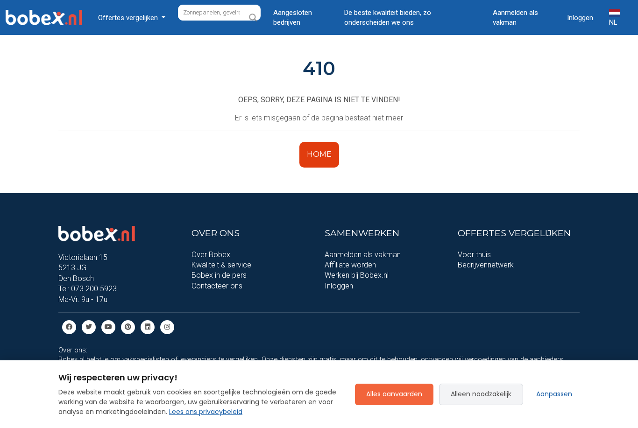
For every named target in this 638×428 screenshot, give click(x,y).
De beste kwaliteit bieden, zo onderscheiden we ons (387, 17)
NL (613, 22)
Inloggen (580, 18)
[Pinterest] (128, 326)
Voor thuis (474, 254)
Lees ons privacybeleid (205, 411)
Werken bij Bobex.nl (357, 275)
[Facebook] (69, 326)
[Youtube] (108, 326)
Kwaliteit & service (221, 264)
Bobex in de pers (219, 275)
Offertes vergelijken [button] (129, 18)
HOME (319, 154)
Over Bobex (210, 254)
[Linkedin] (148, 326)
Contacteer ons (216, 285)
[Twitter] (89, 326)
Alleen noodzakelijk (481, 394)
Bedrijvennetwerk (486, 264)
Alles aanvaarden (394, 394)
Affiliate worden (350, 264)
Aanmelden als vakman (515, 17)
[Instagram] (167, 326)
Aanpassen (554, 394)
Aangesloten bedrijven (292, 17)
